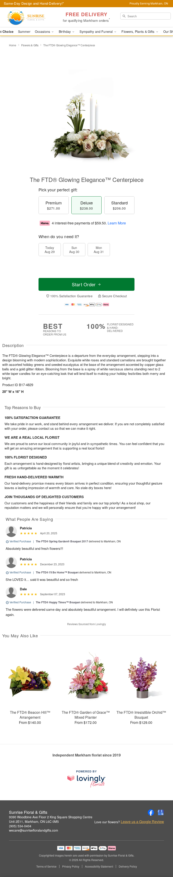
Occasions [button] (43, 31)
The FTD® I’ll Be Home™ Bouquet (57, 572)
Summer (24, 31)
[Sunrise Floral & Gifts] (30, 17)
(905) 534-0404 (20, 826)
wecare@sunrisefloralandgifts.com (33, 830)
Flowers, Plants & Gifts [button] (138, 31)
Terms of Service (46, 866)
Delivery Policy (128, 866)
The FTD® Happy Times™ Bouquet (58, 602)
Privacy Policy (70, 866)
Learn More (117, 223)
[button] (161, 858)
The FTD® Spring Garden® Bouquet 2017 (62, 541)
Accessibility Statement (99, 866)
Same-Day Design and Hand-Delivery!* (34, 3)
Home (12, 45)
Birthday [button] (65, 31)
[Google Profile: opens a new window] (161, 812)
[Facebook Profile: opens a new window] (151, 812)
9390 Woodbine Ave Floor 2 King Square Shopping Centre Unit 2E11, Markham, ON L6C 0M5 (50, 819)
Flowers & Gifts (30, 45)
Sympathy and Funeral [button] (97, 31)
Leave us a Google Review (142, 821)
